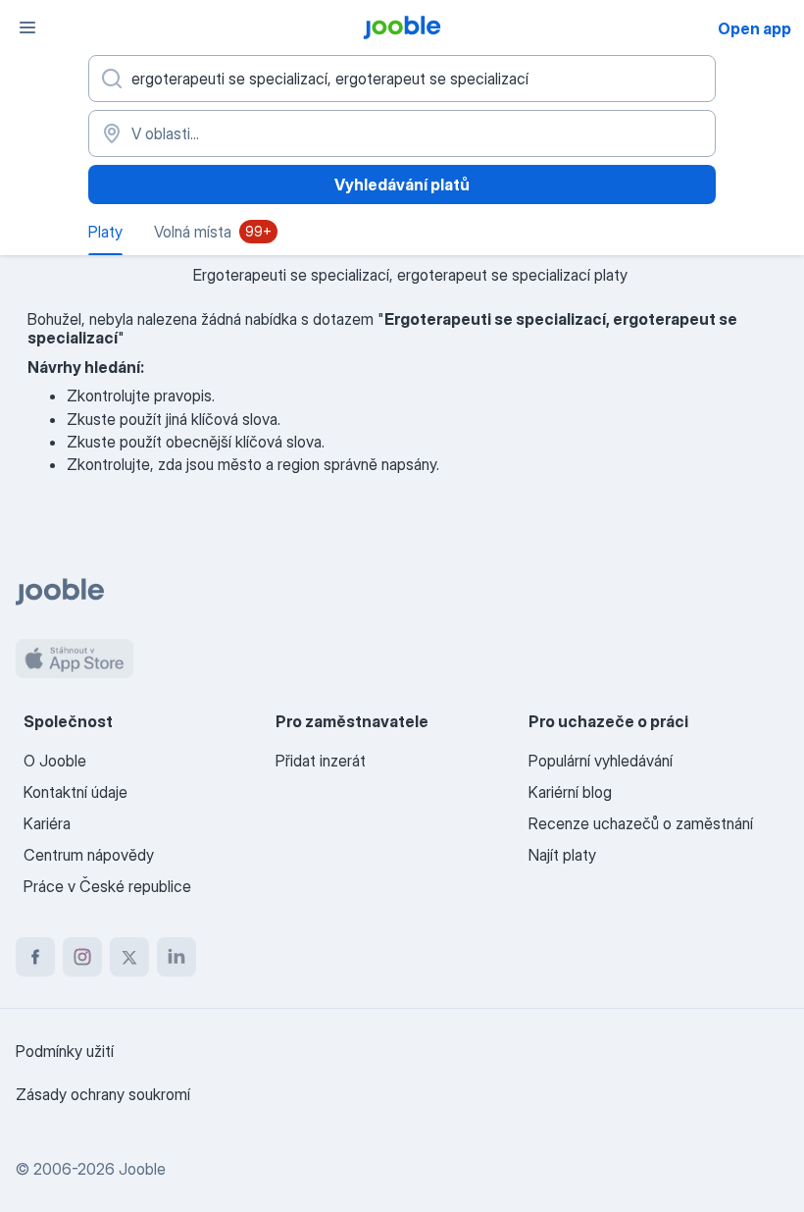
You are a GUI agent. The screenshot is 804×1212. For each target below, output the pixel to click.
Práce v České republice (107, 886)
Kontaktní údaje (75, 792)
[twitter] (129, 956)
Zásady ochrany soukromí (103, 1094)
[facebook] (35, 956)
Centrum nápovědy (89, 855)
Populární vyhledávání (600, 760)
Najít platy (562, 855)
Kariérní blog (570, 792)
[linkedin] (176, 956)
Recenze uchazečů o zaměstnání (640, 823)
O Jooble (55, 760)
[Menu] (27, 27)
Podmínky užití (65, 1051)
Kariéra (47, 823)
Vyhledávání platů (402, 184)
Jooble (142, 1169)
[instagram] (82, 956)
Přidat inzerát (321, 760)
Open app (754, 28)
